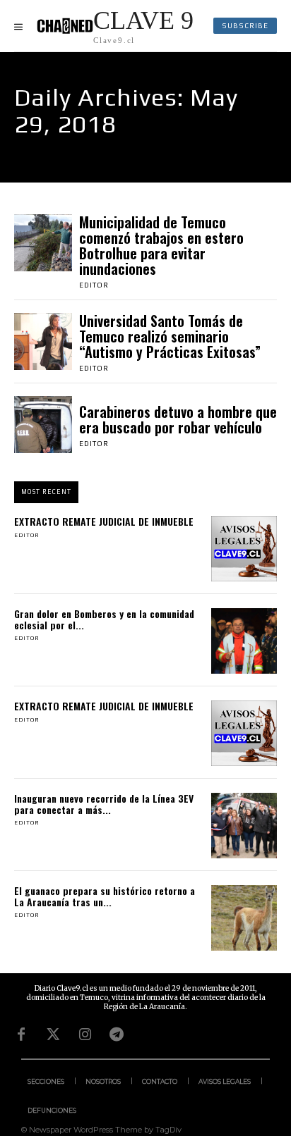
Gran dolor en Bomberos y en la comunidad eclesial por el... (104, 618)
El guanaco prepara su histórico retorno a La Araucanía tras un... (104, 895)
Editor (94, 285)
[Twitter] (53, 1034)
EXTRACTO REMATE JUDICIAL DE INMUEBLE (104, 521)
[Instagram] (85, 1034)
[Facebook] (21, 1034)
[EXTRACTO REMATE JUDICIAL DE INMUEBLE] (244, 548)
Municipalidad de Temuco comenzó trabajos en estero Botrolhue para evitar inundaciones (161, 245)
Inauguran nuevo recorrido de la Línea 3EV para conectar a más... (104, 803)
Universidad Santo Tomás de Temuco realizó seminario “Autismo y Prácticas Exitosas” (170, 336)
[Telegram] (116, 1034)
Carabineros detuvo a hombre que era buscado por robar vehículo (178, 419)
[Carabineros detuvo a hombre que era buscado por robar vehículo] (43, 425)
